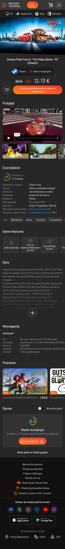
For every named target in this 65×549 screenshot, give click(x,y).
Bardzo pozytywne (38, 209)
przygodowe (56, 219)
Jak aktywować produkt (41, 191)
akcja (29, 219)
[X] (19, 509)
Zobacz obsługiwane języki (42, 188)
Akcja (32, 205)
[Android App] (44, 520)
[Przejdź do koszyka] (51, 5)
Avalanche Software (39, 195)
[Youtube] (45, 509)
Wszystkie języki (54, 408)
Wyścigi (52, 205)
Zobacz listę (35, 184)
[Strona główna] (11, 5)
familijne (40, 219)
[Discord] (10, 509)
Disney (32, 198)
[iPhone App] (21, 520)
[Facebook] (36, 509)
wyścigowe (16, 219)
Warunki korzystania (32, 464)
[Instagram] (28, 509)
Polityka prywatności (32, 469)
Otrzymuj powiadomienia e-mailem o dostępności (38, 90)
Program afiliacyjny (32, 473)
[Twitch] (54, 509)
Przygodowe (42, 205)
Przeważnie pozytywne (40, 212)
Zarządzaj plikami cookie (32, 531)
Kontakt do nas (32, 478)
